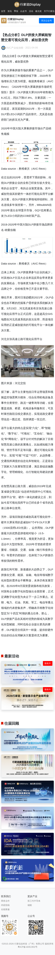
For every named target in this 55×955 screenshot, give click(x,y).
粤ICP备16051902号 (27, 947)
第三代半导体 (34, 901)
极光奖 (38, 11)
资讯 (9, 11)
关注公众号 (46, 20)
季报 (16, 11)
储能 (30, 905)
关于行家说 (49, 11)
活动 (31, 11)
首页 (3, 11)
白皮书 (23, 11)
